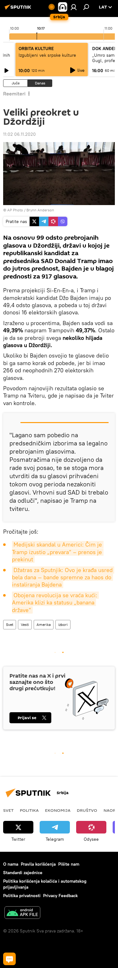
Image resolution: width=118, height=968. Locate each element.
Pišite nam (68, 864)
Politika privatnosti (22, 895)
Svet (9, 624)
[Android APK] (22, 913)
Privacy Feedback (60, 895)
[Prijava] (73, 7)
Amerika (44, 624)
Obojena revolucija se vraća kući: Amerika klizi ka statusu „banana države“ (55, 603)
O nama (10, 864)
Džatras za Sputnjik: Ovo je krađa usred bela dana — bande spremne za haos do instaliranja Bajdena (63, 577)
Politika (29, 810)
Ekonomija (57, 810)
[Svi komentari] (9, 959)
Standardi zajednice (22, 872)
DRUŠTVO (87, 810)
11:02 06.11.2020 (19, 134)
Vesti (25, 624)
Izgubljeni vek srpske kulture (47, 55)
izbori (63, 624)
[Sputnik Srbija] (19, 9)
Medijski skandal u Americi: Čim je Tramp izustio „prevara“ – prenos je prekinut (58, 552)
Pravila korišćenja (38, 864)
